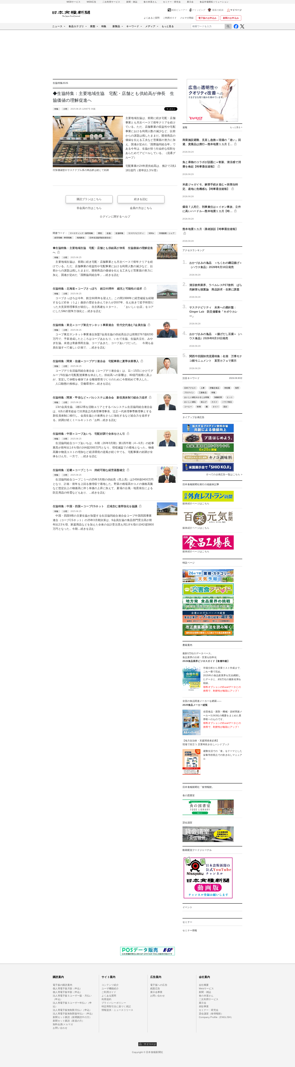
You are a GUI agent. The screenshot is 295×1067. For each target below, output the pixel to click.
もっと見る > (236, 127)
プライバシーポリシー (114, 1002)
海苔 (237, 388)
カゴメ (214, 402)
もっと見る (168, 26)
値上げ (204, 402)
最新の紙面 (217, 10)
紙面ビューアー (179, 10)
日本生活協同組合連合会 (100, 238)
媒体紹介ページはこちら (195, 503)
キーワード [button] (132, 26)
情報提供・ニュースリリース (117, 1010)
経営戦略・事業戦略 (63, 238)
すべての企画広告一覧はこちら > (224, 474)
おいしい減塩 (190, 402)
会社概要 (204, 985)
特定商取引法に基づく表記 (116, 1006)
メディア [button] (150, 26)
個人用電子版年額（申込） (67, 992)
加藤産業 (218, 397)
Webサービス (206, 988)
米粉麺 (227, 388)
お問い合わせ (60, 1028)
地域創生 (81, 238)
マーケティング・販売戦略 (81, 233)
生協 (109, 233)
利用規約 (106, 999)
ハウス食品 (227, 402)
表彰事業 (204, 1006)
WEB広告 (91, 2)
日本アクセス (190, 388)
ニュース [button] (57, 26)
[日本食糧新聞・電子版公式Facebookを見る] (236, 26)
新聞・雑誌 (131, 2)
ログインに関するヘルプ (115, 216)
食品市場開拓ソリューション (214, 2)
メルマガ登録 (187, 18)
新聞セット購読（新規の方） (69, 1020)
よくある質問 (109, 995)
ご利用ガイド (170, 18)
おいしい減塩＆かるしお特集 (196, 397)
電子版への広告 (158, 985)
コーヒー (188, 407)
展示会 (190, 2)
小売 (65, 109)
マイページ (149, 1044)
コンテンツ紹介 (110, 985)
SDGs (151, 233)
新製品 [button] (116, 26)
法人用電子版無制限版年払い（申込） (73, 1013)
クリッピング (199, 10)
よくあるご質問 (152, 18)
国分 (225, 407)
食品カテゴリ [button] (76, 26)
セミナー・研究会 (172, 2)
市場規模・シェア (166, 233)
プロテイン (189, 392)
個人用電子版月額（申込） (67, 988)
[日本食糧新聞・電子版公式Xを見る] (242, 26)
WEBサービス (74, 2)
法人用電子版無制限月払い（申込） (72, 1010)
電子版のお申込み (207, 18)
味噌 (199, 407)
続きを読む (141, 199)
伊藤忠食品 (214, 388)
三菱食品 (203, 392)
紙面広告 (155, 988)
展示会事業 (156, 992)
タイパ (216, 407)
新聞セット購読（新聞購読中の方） (72, 1017)
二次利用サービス (111, 2)
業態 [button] (92, 26)
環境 (100, 233)
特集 (103, 26)
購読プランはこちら (89, 199)
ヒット (230, 397)
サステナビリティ (136, 233)
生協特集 (119, 233)
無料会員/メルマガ (63, 1024)
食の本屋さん (150, 2)
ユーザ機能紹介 (110, 988)
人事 (203, 388)
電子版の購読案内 (62, 985)
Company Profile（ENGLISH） (216, 1017)
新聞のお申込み (231, 18)
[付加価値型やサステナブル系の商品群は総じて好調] (88, 141)
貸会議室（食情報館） (211, 1013)
